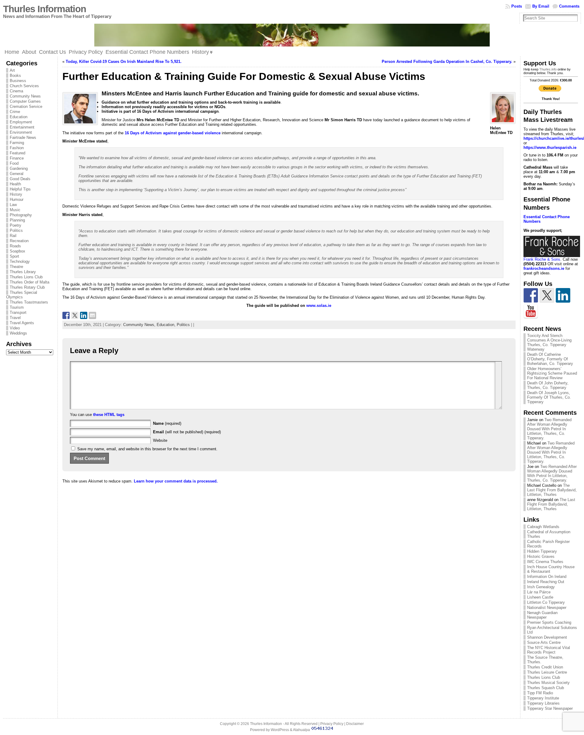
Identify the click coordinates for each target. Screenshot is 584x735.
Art (12, 70)
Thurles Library (23, 272)
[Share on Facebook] (66, 315)
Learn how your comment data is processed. (176, 481)
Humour (16, 199)
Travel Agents (22, 323)
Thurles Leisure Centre (547, 672)
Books (15, 75)
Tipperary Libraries (543, 703)
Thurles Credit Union (545, 667)
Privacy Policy (331, 724)
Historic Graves (540, 556)
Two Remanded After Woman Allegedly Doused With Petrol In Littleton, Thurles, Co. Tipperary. (549, 428)
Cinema (16, 91)
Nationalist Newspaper (546, 607)
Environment (21, 132)
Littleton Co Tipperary (546, 602)
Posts (516, 6)
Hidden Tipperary (542, 551)
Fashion (17, 148)
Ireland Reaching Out (545, 581)
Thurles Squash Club (545, 687)
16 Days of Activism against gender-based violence (173, 133)
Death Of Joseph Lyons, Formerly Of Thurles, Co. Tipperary (549, 397)
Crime (15, 111)
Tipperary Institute (543, 698)
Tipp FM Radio (540, 693)
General (16, 173)
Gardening (19, 168)
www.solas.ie (318, 305)
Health (15, 184)
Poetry (15, 225)
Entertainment (22, 127)
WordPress (280, 730)
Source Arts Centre (544, 642)
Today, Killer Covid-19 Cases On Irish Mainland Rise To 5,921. (124, 61)
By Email (540, 6)
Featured (17, 153)
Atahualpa (301, 730)
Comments (569, 6)
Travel (15, 317)
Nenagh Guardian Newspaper (542, 615)
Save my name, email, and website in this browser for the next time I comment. (147, 449)
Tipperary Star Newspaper (550, 708)
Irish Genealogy (541, 587)
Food (14, 163)
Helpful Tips (20, 189)
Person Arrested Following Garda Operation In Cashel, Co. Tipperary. (447, 61)
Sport (14, 256)
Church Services (24, 86)
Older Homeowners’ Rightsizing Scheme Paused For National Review (552, 373)
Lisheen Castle (540, 597)
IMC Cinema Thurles (545, 561)
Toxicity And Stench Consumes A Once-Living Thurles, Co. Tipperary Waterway (549, 342)
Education (18, 117)
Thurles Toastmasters (29, 302)
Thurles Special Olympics (21, 294)
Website (160, 440)
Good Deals (20, 179)
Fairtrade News (23, 137)
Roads (15, 246)
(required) (167, 423)
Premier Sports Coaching (549, 622)
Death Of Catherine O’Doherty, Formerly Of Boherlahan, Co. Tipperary (550, 359)
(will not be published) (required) (187, 432)
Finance (17, 158)
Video (15, 328)
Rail (13, 235)
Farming (17, 142)
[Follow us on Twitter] (547, 295)
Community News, (140, 324)
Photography (21, 215)
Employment (21, 122)
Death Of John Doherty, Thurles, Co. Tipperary (547, 385)
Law (13, 204)
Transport (18, 312)
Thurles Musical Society (548, 682)
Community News (25, 96)
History (16, 194)
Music (15, 210)
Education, (167, 324)
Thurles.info (548, 69)
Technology (20, 261)
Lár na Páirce (539, 592)
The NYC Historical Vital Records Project (548, 649)
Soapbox (17, 251)
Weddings (18, 333)
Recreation (19, 241)
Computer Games (25, 101)
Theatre (16, 266)
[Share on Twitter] (74, 315)
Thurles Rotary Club (27, 287)
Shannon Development (547, 637)
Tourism (17, 307)
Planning (17, 220)
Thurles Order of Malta (29, 282)
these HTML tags (108, 414)
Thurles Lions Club (26, 277)
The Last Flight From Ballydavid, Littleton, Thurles (552, 490)
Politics (16, 230)
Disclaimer (355, 724)
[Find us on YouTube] (530, 311)
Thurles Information (44, 9)
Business (18, 80)
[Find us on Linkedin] (563, 295)
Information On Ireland (546, 576)
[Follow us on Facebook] (530, 295)
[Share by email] (92, 315)
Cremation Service (26, 106)
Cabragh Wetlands (543, 526)
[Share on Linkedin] (83, 315)
